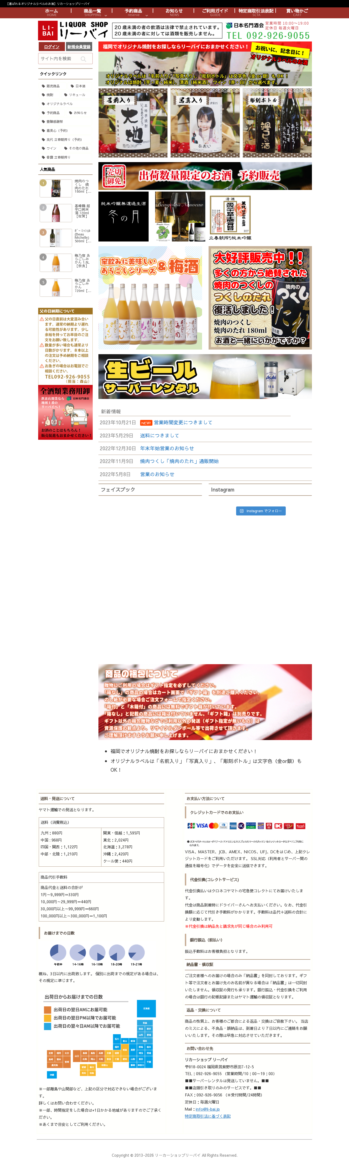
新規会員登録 (79, 46)
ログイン (51, 46)
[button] (83, 59)
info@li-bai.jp (208, 1109)
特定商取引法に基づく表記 (208, 1116)
